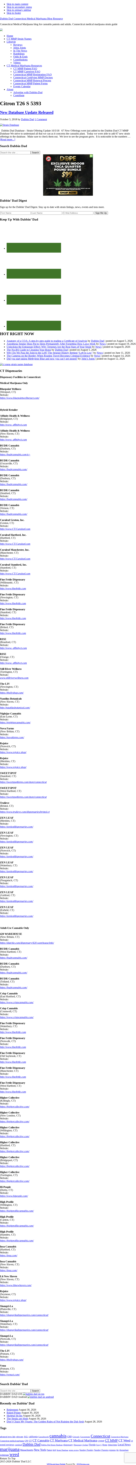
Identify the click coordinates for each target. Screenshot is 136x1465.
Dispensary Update (81, 1445)
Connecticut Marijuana (119, 1437)
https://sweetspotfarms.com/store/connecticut (23, 782)
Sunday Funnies (101, 1450)
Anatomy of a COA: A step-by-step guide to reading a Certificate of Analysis (47, 340)
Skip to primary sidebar (19, 10)
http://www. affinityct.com (13, 424)
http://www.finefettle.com (13, 588)
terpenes (112, 1450)
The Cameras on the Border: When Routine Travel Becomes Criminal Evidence (48, 355)
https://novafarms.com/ (12, 737)
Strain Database (62, 1450)
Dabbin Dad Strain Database (52, 1445)
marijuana (10, 1449)
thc (117, 1450)
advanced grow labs (8, 1437)
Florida (92, 1444)
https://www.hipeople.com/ (14, 1196)
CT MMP (111, 1440)
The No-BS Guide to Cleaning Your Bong (29, 349)
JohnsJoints (112, 1445)
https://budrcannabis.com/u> (15, 454)
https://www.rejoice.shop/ (13, 752)
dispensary (68, 1444)
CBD (69, 1436)
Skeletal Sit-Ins (14, 1415)
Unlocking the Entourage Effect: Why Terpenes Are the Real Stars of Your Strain (49, 346)
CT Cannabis (41, 1440)
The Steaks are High (17, 1418)
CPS (26, 1441)
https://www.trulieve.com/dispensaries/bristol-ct (25, 811)
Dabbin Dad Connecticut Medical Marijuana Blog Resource (31, 18)
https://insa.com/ (8, 1255)
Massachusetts (26, 1450)
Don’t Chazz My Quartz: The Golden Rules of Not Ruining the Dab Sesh (45, 1421)
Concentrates (85, 1437)
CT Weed (124, 1440)
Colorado (76, 1437)
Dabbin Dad (97, 340)
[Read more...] (7, 139)
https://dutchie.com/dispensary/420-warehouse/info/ (27, 942)
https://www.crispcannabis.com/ (17, 1002)
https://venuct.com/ (10, 1374)
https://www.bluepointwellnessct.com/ (19, 398)
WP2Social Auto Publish (56, 1464)
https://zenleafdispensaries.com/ (16, 826)
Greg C (99, 1445)
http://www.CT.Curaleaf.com (15, 529)
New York (40, 1449)
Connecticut (100, 1436)
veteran (4, 1455)
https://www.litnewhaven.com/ (16, 1285)
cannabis (58, 1435)
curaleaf (18, 1445)
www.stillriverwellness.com (14, 677)
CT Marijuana (59, 1440)
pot (54, 1450)
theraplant (124, 1450)
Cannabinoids (43, 1437)
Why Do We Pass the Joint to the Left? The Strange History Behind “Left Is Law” (50, 352)
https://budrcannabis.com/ (13, 469)
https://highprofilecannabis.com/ (17, 1210)
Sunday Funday (86, 1450)
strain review (74, 1450)
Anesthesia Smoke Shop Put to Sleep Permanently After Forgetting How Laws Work (51, 343)
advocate (19, 1437)
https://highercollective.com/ (14, 1106)
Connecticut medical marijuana (12, 1441)
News (103, 343)
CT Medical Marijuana (82, 1440)
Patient (49, 1450)
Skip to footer (14, 13)
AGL (26, 1436)
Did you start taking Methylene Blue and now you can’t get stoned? (42, 358)
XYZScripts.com (83, 1464)
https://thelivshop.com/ (12, 692)
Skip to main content (17, 4)
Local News (124, 1444)
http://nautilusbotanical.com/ (15, 707)
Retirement (12, 1409)
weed (14, 1454)
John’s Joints (88, 358)
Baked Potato (14, 1412)
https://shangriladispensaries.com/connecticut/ (24, 1315)
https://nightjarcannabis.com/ (15, 722)
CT (30, 1441)
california (33, 1436)
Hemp (104, 1445)
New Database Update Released (26, 112)
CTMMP (101, 1441)
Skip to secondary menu (19, 7)
